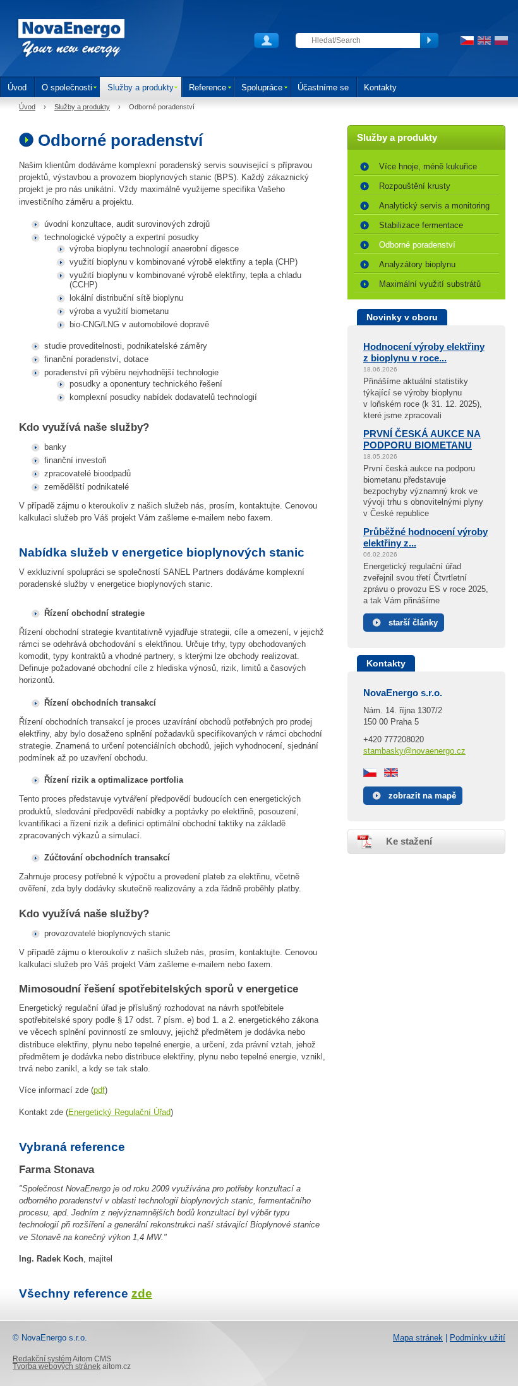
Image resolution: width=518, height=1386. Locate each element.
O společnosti (67, 87)
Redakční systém (42, 1359)
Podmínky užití (477, 1337)
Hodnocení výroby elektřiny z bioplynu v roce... (424, 352)
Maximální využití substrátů (430, 284)
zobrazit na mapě (422, 795)
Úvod (17, 87)
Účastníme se (323, 87)
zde (141, 1293)
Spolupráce (261, 87)
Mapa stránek (418, 1337)
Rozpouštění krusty (414, 186)
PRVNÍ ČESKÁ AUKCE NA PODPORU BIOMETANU (422, 439)
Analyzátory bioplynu (417, 264)
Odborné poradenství (417, 245)
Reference (207, 87)
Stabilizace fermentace (421, 225)
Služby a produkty (140, 87)
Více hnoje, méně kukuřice (428, 166)
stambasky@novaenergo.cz (414, 751)
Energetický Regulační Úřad (119, 1112)
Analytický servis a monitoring (434, 205)
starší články (413, 622)
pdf (99, 1090)
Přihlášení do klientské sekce (266, 40)
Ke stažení (409, 841)
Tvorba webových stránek (56, 1366)
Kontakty (380, 87)
